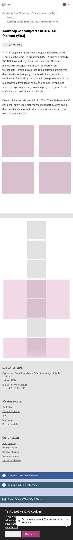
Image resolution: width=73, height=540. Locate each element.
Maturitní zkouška (11, 456)
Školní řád (7, 407)
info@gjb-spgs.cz (18, 385)
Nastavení (13, 534)
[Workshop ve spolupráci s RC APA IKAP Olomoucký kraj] (18, 141)
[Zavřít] (67, 519)
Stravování (7, 420)
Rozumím (30, 534)
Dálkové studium (10, 452)
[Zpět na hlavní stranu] (10, 4)
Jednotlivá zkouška (11, 460)
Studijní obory (9, 443)
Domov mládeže (10, 424)
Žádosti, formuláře (11, 411)
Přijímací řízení (9, 447)
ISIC (4, 415)
